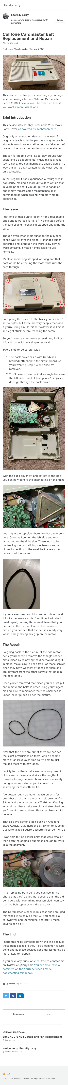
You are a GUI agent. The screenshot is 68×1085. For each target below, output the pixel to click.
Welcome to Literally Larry (19, 1048)
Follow (60, 20)
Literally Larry (11, 5)
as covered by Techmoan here (37, 129)
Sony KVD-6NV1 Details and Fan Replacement (32, 1036)
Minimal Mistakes (47, 1078)
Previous (18, 1014)
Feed (8, 1073)
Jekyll (35, 1078)
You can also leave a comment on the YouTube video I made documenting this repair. (31, 969)
